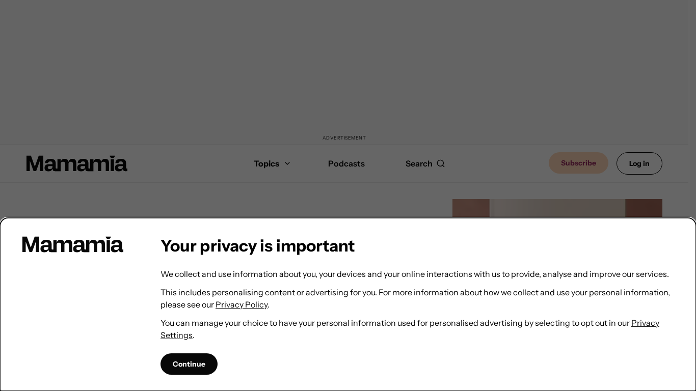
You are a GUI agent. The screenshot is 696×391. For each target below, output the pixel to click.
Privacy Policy (241, 304)
